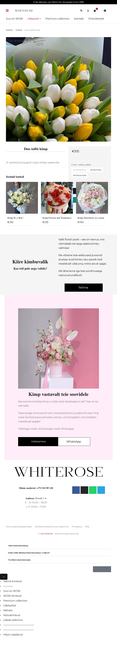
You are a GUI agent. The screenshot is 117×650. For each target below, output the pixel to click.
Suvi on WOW (11, 591)
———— (8, 586)
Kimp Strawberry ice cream (91, 217)
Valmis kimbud (12, 581)
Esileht (9, 30)
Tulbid (19, 30)
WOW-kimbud (12, 595)
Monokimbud (11, 615)
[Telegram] (101, 490)
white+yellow (79, 170)
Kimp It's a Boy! (15, 217)
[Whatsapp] (93, 490)
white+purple (79, 175)
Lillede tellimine (13, 620)
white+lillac (95, 170)
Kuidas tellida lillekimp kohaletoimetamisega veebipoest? (29, 552)
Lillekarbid (9, 605)
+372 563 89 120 (44, 488)
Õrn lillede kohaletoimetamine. (19, 560)
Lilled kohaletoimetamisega (18, 545)
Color (74, 164)
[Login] (88, 10)
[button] (58, 545)
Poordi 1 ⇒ (40, 498)
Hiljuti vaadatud (13, 634)
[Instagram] (84, 490)
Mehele (7, 610)
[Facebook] (76, 490)
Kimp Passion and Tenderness (57, 217)
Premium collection (15, 600)
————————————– (18, 624)
